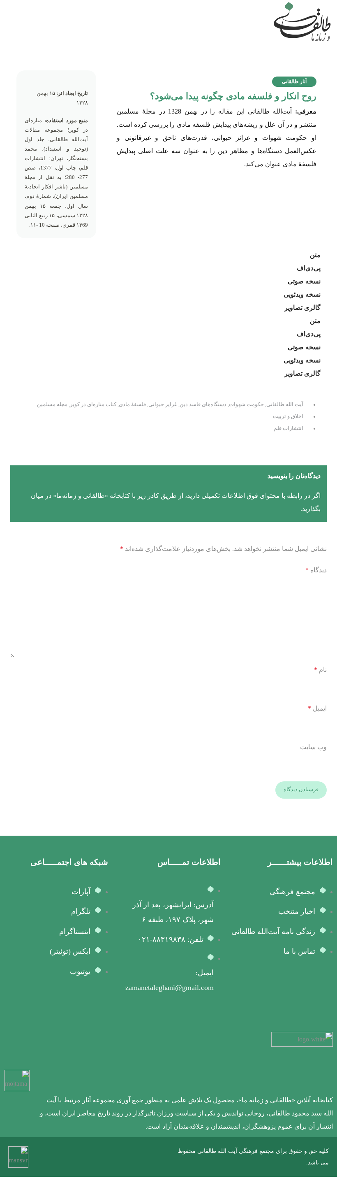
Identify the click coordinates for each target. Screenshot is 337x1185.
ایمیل (317, 708)
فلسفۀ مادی (132, 404)
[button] (294, 82)
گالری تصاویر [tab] (302, 307)
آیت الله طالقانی (284, 404)
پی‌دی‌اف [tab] (309, 268)
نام (320, 669)
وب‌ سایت (313, 747)
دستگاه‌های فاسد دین (203, 404)
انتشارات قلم (288, 428)
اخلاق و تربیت (288, 416)
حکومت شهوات (246, 404)
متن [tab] (315, 254)
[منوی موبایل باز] (9, 22)
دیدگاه (316, 570)
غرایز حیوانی (162, 404)
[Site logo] (302, 21)
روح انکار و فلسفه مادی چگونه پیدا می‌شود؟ (233, 96)
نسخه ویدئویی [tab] (302, 294)
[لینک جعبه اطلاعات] (185, 1082)
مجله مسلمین (52, 404)
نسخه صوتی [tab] (304, 281)
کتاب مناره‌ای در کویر (93, 404)
